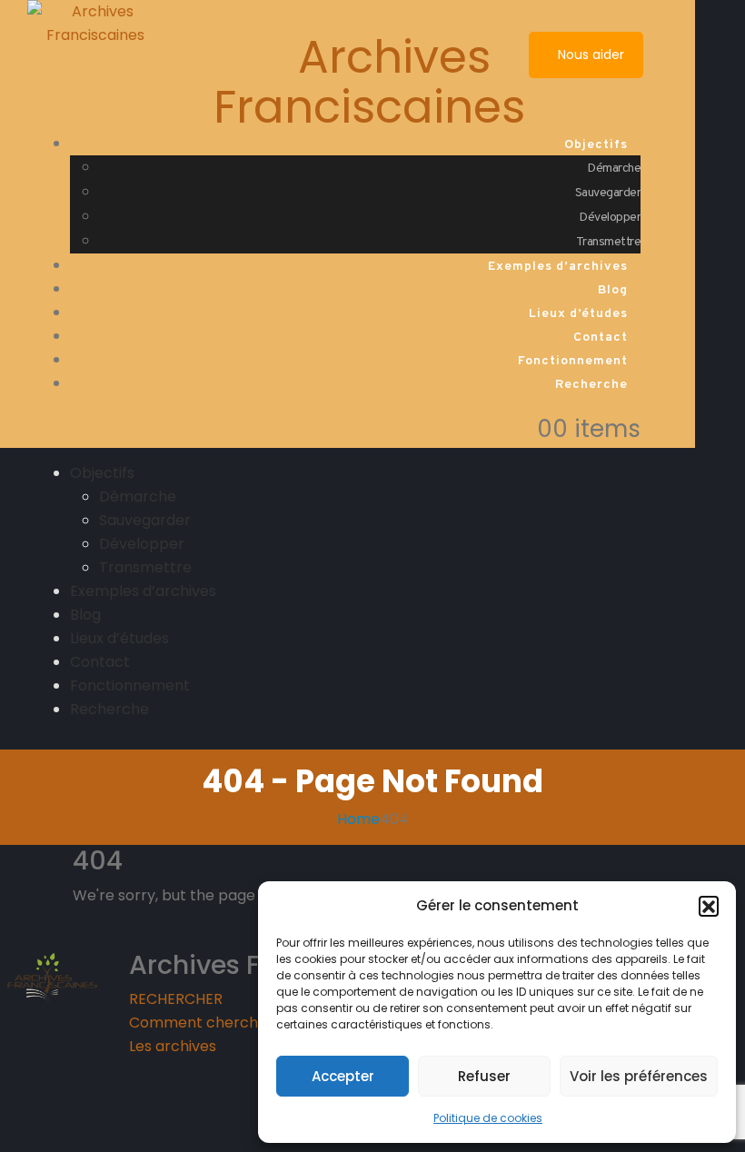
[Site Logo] (95, 22)
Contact (600, 337)
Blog (613, 290)
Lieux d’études (578, 314)
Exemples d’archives (558, 266)
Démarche (614, 168)
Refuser (484, 1076)
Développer (610, 217)
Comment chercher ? (207, 1022)
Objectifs (596, 145)
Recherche (591, 384)
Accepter (343, 1076)
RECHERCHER (176, 998)
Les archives (172, 1046)
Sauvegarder (608, 193)
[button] (709, 906)
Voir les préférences (639, 1076)
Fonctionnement (573, 361)
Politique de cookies (487, 1118)
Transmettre (608, 242)
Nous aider (589, 54)
